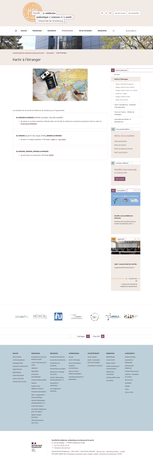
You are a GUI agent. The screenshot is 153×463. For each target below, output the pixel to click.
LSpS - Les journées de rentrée (125, 264)
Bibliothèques (17, 372)
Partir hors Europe (120, 152)
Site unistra (120, 179)
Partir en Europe (120, 145)
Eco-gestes (109, 380)
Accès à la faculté (18, 379)
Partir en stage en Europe (123, 148)
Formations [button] (37, 31)
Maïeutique (34, 371)
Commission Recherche (57, 357)
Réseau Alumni (110, 363)
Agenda (127, 386)
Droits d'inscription (37, 406)
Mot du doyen (17, 357)
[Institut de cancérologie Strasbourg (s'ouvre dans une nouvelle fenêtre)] (28, 316)
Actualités (128, 383)
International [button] (67, 31)
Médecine (34, 368)
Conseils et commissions (20, 366)
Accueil (71, 357)
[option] (76, 42)
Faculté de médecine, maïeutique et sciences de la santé (28, 53)
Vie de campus (92, 357)
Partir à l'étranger (74, 360)
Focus (127, 389)
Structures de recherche (57, 360)
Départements (17, 369)
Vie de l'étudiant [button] (85, 31)
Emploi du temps (130, 357)
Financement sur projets (57, 369)
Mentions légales (112, 451)
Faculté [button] (24, 31)
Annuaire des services (19, 382)
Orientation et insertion (95, 366)
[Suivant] (138, 190)
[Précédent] (135, 190)
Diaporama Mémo (120, 141)
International (50, 53)
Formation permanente (38, 392)
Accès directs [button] (131, 31)
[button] (113, 30)
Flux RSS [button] (96, 336)
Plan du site (100, 451)
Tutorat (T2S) (110, 360)
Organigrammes (18, 363)
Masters (34, 383)
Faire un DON (121, 13)
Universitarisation (18, 375)
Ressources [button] (102, 31)
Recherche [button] (51, 31)
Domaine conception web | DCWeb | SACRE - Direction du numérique (92, 454)
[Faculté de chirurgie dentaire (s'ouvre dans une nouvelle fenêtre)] (83, 316)
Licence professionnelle (38, 380)
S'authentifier (134, 13)
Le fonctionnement (19, 360)
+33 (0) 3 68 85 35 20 (61, 445)
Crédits (122, 451)
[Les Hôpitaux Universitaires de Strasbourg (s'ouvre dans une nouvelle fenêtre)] (47, 316)
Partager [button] (81, 336)
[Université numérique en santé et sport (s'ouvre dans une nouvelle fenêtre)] (138, 316)
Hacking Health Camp (113, 377)
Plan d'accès (129, 380)
